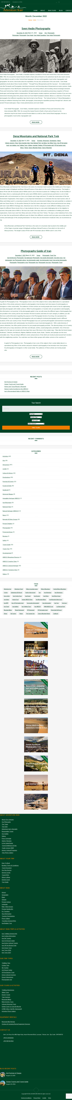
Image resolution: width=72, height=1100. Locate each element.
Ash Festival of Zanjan (10, 382)
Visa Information (6, 914)
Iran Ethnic (46, 596)
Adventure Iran (7, 589)
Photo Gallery (6, 918)
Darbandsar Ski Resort (16, 592)
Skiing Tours (5, 992)
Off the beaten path (48, 145)
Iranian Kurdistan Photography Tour (33, 745)
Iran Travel (6, 606)
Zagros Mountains (47, 148)
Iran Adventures (59, 592)
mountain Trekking (37, 145)
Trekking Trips (6, 963)
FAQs (49, 1098)
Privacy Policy (37, 1098)
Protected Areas (7, 532)
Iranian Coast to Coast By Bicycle (11, 1006)
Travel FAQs (5, 875)
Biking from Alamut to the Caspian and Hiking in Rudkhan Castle (36, 669)
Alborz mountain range (32, 589)
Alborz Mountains (45, 589)
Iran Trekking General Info (9, 933)
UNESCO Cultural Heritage (10, 565)
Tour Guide (5, 882)
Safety (4, 540)
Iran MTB (6, 603)
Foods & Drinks (7, 486)
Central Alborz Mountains (59, 589)
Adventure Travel (19, 589)
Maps (3, 897)
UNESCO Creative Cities (10, 561)
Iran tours (64, 603)
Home (35, 10)
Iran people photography (46, 258)
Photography (51, 33)
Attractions (46, 141)
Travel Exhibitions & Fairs (9, 845)
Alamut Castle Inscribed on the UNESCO (16, 389)
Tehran (26, 148)
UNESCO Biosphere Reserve (11, 557)
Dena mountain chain (24, 143)
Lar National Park (60, 606)
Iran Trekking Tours (22, 145)
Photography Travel (57, 262)
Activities (39, 141)
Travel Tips (53, 255)
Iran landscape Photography (32, 258)
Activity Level (6, 880)
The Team (5, 824)
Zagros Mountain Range (35, 148)
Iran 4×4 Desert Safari (8, 941)
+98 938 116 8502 (8, 1041)
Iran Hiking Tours (52, 143)
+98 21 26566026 (8, 1038)
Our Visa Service (6, 870)
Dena (16, 143)
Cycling (6, 592)
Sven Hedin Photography (53, 35)
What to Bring (6, 877)
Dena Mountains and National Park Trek (36, 136)
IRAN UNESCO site (48, 606)
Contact (69, 10)
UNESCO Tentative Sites (10, 570)
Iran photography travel (46, 260)
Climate (4, 899)
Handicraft (6, 490)
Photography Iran (33, 262)
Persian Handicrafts (7, 909)
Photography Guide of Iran (36, 251)
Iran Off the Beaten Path (9, 945)
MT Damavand (30, 610)
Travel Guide (6, 544)
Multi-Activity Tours (7, 1002)
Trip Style (5, 826)
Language (5, 904)
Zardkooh (55, 613)
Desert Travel (6, 995)
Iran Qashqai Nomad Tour (36, 784)
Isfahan (30, 145)
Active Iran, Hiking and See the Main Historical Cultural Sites (35, 650)
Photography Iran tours (44, 262)
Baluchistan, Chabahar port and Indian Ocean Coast (35, 688)
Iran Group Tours (7, 948)
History (4, 892)
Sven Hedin (30, 35)
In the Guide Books (7, 843)
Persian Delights (7, 523)
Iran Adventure (47, 592)
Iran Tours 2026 (6, 950)
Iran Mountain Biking (41, 599)
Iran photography (46, 603)
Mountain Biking (8, 610)
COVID (5, 469)
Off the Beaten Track (8, 972)
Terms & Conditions (26, 1098)
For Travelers (6, 911)
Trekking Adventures (8, 990)
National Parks (7, 507)
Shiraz (22, 148)
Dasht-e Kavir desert (30, 592)
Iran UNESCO (37, 606)
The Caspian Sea (30, 613)
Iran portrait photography (60, 260)
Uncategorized (7, 553)
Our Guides (5, 834)
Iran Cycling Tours (17, 596)
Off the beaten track (59, 145)
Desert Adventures (7, 977)
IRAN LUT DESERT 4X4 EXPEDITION (35, 631)
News (4, 515)
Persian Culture (6, 902)
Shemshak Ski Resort (56, 610)
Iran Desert (28, 596)
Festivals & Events (8, 481)
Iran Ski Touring (6, 938)
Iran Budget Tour (7, 923)
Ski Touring (13, 613)
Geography (5, 895)
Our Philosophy (6, 822)
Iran (40, 592)
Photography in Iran (22, 262)
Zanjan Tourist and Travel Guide (14, 384)
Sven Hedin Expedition (40, 35)
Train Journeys (6, 997)
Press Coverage (6, 838)
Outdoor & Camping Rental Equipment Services (16, 1024)
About (42, 10)
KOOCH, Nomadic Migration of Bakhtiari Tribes (35, 802)
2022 (34, 20)
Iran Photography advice (19, 260)
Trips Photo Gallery (7, 853)
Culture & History (8, 473)
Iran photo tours (58, 258)
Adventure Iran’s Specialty (9, 829)
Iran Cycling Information (9, 936)
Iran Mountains (7, 502)
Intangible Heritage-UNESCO (11, 498)
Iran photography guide (33, 260)
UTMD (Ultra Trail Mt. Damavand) (12, 1009)
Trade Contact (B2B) (8, 848)
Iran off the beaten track (18, 603)
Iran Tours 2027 (6, 952)
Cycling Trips (5, 965)
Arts (46, 33)
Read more (35, 122)
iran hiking (44, 143)
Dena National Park (35, 143)
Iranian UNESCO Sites (27, 599)
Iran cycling (7, 596)
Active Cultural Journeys (9, 975)
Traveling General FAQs (9, 921)
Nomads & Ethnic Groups (10, 519)
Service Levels (6, 872)
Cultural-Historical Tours (9, 1004)
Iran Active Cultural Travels (10, 943)
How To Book (6, 863)
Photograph (15, 35)
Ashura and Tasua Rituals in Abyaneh (15, 386)
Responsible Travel (7, 831)
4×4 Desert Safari (7, 970)
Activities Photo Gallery (9, 1011)
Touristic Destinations (8, 916)
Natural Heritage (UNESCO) (11, 511)
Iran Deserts (37, 596)
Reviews (5, 536)
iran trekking (13, 145)
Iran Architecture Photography (15, 258)
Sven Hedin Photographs (36, 28)
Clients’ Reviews (7, 841)
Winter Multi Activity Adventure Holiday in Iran (36, 726)
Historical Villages (8, 494)
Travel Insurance (7, 868)
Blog (61, 10)
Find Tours (36, 427)
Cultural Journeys (9, 143)
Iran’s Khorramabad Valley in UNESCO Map (17, 391)
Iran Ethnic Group (56, 596)
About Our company (8, 819)
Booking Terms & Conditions (10, 865)
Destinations (53, 141)
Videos (59, 141)
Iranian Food (15, 599)
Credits (44, 1098)
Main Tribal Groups (7, 906)
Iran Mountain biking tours (55, 599)
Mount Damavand (19, 610)
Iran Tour (56, 603)
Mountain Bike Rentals (8, 1022)
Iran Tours (52, 10)
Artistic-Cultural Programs (9, 850)
